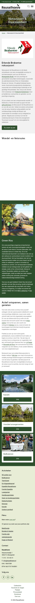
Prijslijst (17, 590)
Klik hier (14, 355)
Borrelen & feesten (7, 531)
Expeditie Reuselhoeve (9, 486)
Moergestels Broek (7, 77)
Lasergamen (6, 492)
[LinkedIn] (12, 577)
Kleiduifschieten (7, 501)
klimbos (11, 325)
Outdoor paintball (7, 509)
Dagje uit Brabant (7, 540)
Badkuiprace (6, 478)
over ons (12, 520)
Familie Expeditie (7, 489)
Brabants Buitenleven (22, 92)
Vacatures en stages (17, 588)
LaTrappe (29, 342)
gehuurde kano (6, 105)
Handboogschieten (8, 495)
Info (17, 399)
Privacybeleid (17, 592)
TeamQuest (5, 481)
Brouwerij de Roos (9, 344)
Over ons (17, 596)
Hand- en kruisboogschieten (10, 498)
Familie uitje (6, 534)
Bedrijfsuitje (5, 528)
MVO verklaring (22, 291)
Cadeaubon (17, 585)
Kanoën (4, 507)
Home (3, 33)
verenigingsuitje (7, 537)
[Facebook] (3, 577)
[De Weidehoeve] (11, 6)
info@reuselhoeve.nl (9, 561)
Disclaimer (17, 594)
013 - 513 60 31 (8, 558)
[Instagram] (8, 577)
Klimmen (4, 504)
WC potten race (6, 475)
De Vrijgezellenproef (8, 483)
